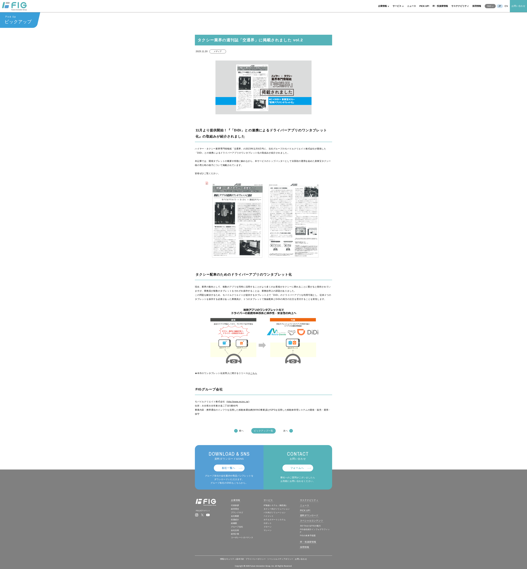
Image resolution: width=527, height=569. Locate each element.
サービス (397, 6)
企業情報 (382, 6)
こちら (253, 373)
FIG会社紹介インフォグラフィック (315, 530)
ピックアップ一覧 (263, 431)
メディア (218, 51)
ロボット (268, 523)
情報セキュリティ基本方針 (232, 559)
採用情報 (476, 6)
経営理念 (235, 509)
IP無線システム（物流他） (276, 505)
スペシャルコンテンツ (311, 520)
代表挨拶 (235, 505)
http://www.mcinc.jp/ (238, 401)
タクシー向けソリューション (277, 509)
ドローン (268, 527)
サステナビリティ (460, 6)
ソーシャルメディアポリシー (280, 559)
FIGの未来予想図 (308, 535)
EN (506, 6)
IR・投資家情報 (440, 6)
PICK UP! (424, 6)
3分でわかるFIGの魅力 (310, 526)
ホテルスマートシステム (275, 519)
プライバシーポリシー (256, 559)
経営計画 (235, 534)
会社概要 (235, 516)
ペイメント (269, 516)
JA (500, 6)
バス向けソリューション (275, 512)
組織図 (234, 523)
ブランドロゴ (237, 512)
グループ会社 (237, 527)
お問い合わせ (518, 6)
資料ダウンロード (309, 515)
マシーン (268, 530)
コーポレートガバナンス (242, 537)
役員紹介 (235, 519)
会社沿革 (235, 530)
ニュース (411, 6)
